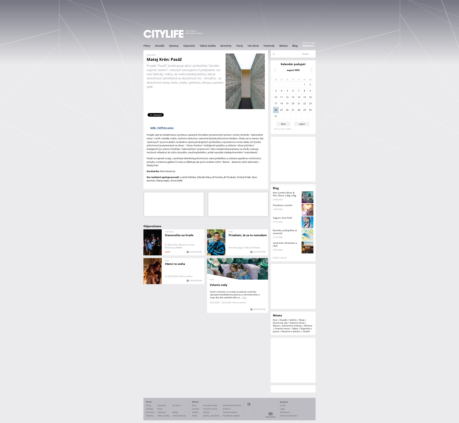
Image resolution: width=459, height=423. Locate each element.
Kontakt (284, 402)
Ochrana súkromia (288, 415)
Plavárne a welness (291, 331)
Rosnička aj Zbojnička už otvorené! (285, 232)
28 (299, 109)
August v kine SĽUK (282, 217)
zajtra (302, 123)
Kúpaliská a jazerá (231, 415)
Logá (282, 408)
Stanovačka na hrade (179, 235)
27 (293, 109)
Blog (295, 45)
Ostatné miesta (282, 328)
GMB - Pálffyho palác (162, 127)
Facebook (249, 404)
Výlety (295, 328)
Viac (244, 297)
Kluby (301, 319)
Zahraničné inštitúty (292, 325)
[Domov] (163, 34)
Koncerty (225, 45)
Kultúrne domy (297, 322)
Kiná (275, 319)
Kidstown (308, 45)
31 (276, 116)
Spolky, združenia (211, 415)
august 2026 (293, 70)
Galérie (293, 319)
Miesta (283, 45)
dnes (283, 123)
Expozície (189, 45)
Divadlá (159, 45)
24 (276, 109)
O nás (282, 405)
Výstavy (174, 45)
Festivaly (269, 45)
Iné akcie (253, 45)
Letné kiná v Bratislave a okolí (285, 244)
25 (281, 109)
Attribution (285, 412)
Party (239, 45)
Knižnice (308, 325)
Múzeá (276, 325)
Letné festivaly (179, 415)
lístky (168, 252)
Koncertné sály (280, 322)
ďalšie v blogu (280, 257)
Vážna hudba (208, 45)
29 (304, 109)
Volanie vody (218, 285)
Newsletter (271, 416)
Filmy (146, 45)
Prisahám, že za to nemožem (248, 235)
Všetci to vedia (175, 264)
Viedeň (306, 331)
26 (287, 109)
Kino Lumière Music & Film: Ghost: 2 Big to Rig (284, 194)
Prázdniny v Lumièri (282, 205)
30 (310, 109)
